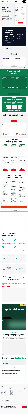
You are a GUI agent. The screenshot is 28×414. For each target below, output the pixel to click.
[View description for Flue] (19, 108)
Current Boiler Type (23, 5)
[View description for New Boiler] (6, 105)
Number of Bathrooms (17, 5)
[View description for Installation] (12, 105)
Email (21, 9)
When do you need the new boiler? (17, 14)
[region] (14, 347)
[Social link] (1, 395)
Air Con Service (15, 392)
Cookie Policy (12, 210)
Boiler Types (11, 390)
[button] (25, 61)
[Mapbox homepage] (3, 354)
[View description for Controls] (18, 105)
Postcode (22, 12)
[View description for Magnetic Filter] (9, 110)
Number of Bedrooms (17, 10)
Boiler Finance (10, 389)
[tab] (10, 279)
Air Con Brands (15, 397)
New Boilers (11, 387)
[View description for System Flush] (12, 108)
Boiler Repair (11, 394)
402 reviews (15, 54)
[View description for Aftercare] (16, 110)
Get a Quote (20, 22)
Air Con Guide (15, 394)
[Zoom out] (25, 342)
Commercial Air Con (15, 390)
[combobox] (21, 18)
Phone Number (23, 16)
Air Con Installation (15, 388)
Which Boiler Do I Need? (11, 393)
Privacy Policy (15, 210)
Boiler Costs (11, 391)
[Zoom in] (25, 341)
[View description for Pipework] (7, 108)
